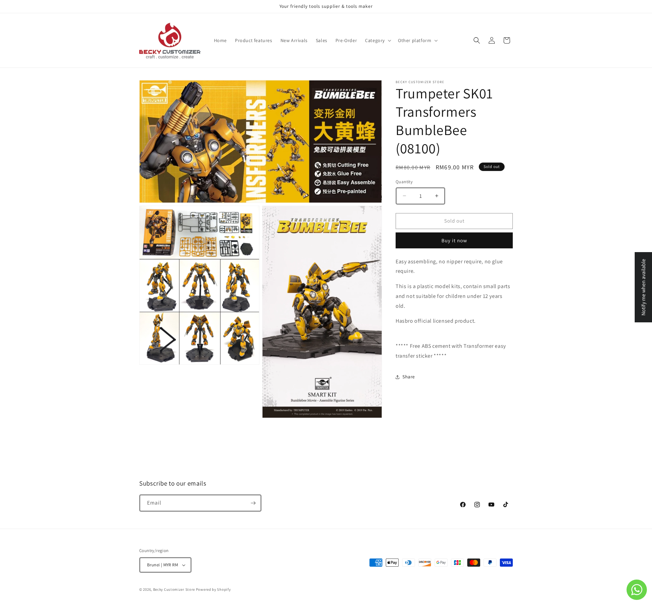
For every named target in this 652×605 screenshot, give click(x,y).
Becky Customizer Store (174, 589)
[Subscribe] (253, 503)
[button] (377, 40)
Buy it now (454, 240)
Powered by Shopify (213, 589)
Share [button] (408, 377)
